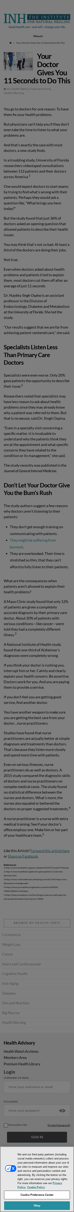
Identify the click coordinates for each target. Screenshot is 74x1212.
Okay (37, 1205)
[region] (37, 1179)
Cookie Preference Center (37, 1194)
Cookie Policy (36, 1187)
